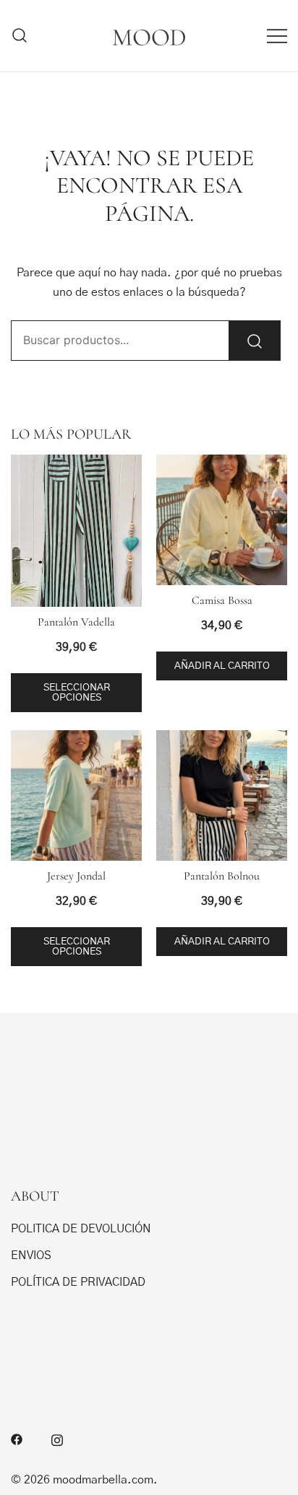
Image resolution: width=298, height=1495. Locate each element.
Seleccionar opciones (76, 693)
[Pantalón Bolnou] (221, 795)
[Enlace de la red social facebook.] (16, 1438)
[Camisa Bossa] (221, 520)
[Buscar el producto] (255, 340)
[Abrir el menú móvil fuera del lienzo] (277, 35)
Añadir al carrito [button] (222, 666)
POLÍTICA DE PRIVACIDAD (78, 1282)
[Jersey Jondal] (76, 795)
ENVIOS (31, 1255)
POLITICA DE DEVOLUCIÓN (81, 1229)
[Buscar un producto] (20, 35)
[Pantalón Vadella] (76, 531)
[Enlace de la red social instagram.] (57, 1438)
